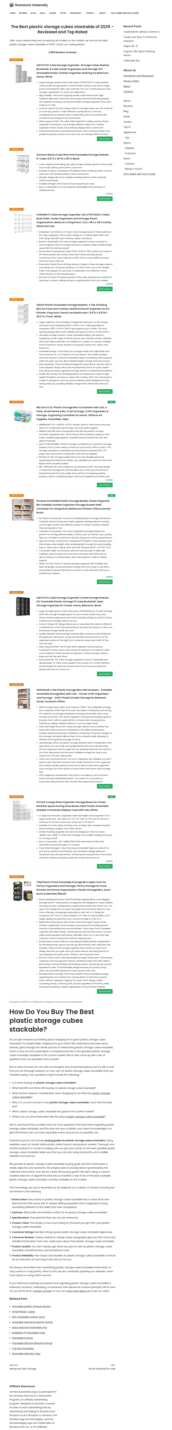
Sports (127, 142)
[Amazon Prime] (109, 194)
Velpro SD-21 (130, 46)
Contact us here (42, 1291)
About (126, 86)
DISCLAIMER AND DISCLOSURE (125, 13)
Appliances (129, 132)
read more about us (78, 1291)
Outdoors (130, 153)
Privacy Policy (131, 81)
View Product (105, 138)
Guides (52, 13)
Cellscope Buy (131, 60)
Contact (128, 91)
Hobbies (129, 148)
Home (12, 13)
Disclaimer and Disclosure (138, 75)
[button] (82, 13)
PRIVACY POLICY (134, 169)
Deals (43, 13)
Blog (33, 13)
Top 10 (63, 13)
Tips (127, 137)
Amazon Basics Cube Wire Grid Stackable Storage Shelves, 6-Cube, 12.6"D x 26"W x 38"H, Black (72, 156)
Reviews (23, 13)
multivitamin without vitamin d (141, 31)
